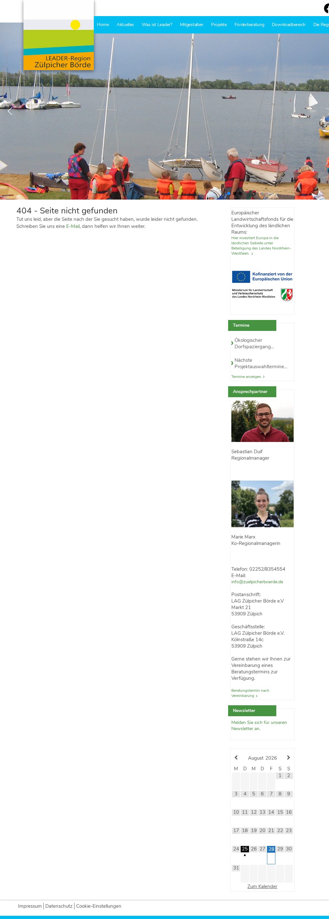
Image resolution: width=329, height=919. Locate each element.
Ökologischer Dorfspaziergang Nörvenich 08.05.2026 (259, 343)
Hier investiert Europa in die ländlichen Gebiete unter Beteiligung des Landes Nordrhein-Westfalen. (261, 245)
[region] (164, 111)
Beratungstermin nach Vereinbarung (250, 693)
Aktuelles (125, 25)
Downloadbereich (289, 25)
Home (103, 25)
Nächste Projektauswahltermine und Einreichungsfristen (260, 363)
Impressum (30, 906)
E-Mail (73, 226)
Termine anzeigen (246, 376)
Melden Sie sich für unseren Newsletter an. (259, 725)
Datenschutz (59, 906)
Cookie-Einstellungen (98, 906)
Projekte (219, 25)
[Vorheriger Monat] (236, 757)
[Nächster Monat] (289, 757)
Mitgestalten (191, 25)
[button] (10, 111)
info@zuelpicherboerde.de (257, 582)
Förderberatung (249, 25)
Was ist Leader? (157, 25)
